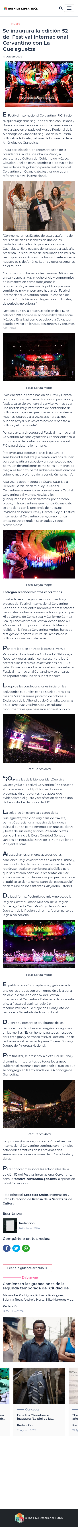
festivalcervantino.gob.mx (35, 1179)
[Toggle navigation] (69, 8)
